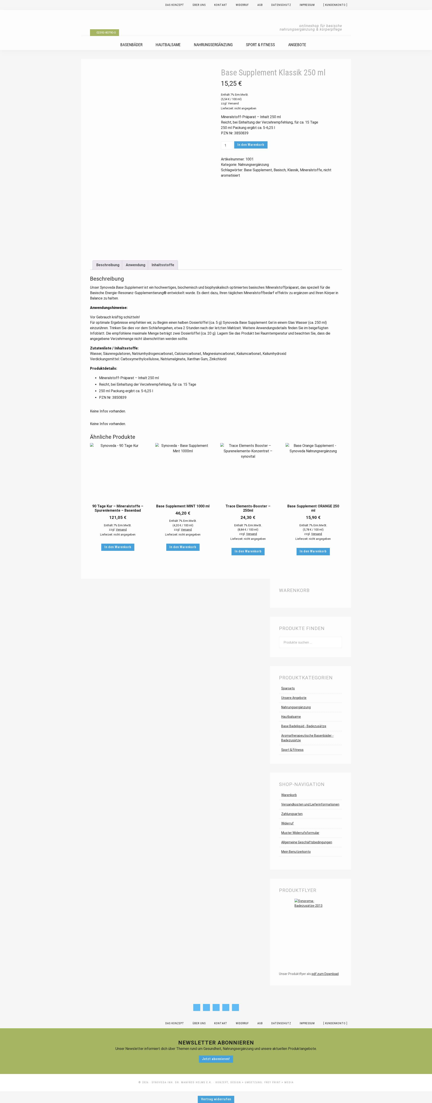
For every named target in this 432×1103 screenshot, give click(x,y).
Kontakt (220, 1023)
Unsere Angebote (293, 698)
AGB (260, 1023)
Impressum (307, 1023)
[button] (418, 1091)
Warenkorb (289, 795)
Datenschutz (281, 1023)
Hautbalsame (291, 716)
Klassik (292, 170)
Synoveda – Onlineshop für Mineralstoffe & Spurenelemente (216, 22)
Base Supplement (258, 170)
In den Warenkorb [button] (117, 547)
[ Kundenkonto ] (335, 1023)
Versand (233, 103)
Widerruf (287, 823)
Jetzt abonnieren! (216, 1059)
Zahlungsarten (292, 814)
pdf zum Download (325, 974)
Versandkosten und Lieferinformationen (310, 804)
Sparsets (288, 688)
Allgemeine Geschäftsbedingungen (306, 842)
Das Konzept (174, 1023)
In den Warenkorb (250, 145)
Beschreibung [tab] (107, 265)
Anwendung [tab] (135, 265)
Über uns (199, 1023)
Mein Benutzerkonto (296, 851)
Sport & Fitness (292, 750)
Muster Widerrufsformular (300, 833)
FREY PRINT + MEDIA (279, 1082)
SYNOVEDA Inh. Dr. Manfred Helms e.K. (182, 1082)
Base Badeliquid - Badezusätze (303, 726)
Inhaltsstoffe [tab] (163, 265)
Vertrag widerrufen (216, 1099)
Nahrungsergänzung (253, 164)
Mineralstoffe (311, 170)
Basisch (280, 170)
